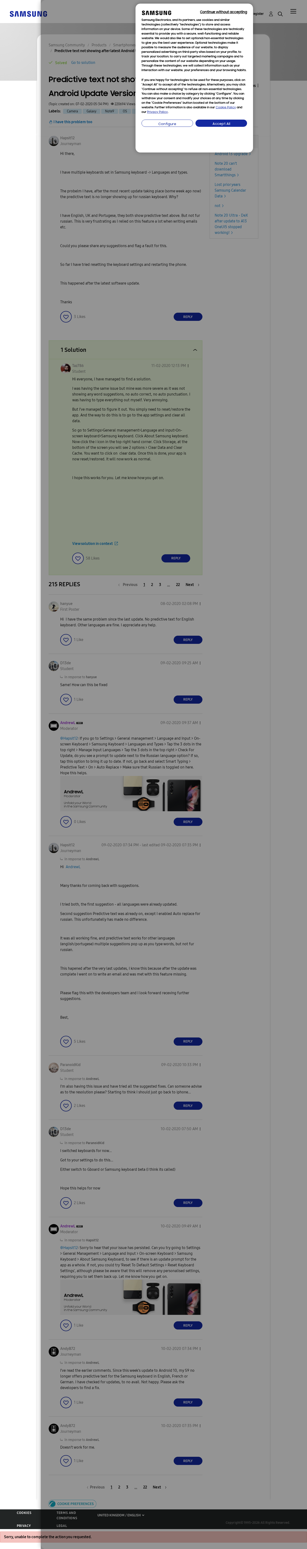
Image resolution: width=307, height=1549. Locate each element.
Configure (167, 124)
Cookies (24, 1513)
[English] (28, 13)
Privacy (24, 1526)
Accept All (221, 124)
